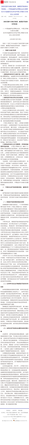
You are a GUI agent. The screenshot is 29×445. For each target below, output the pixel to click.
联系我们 (8, 410)
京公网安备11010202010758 (20, 420)
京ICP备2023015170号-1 (7, 420)
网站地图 (20, 410)
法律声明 (14, 410)
